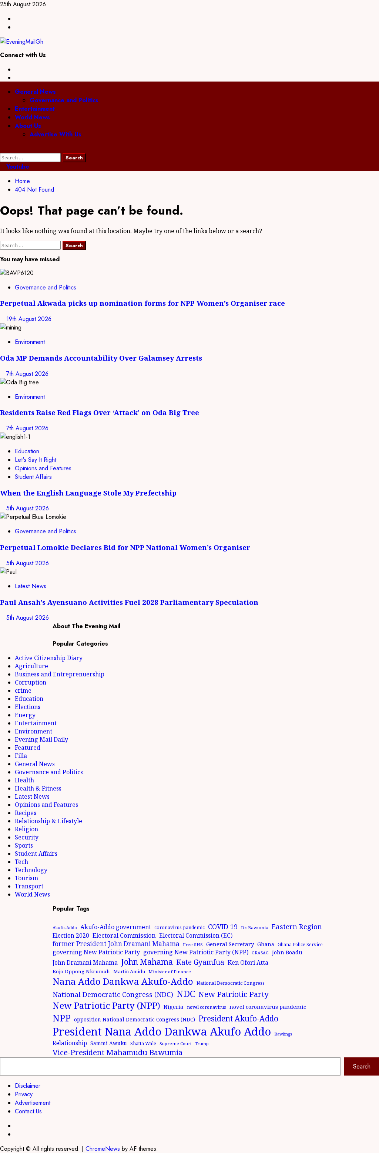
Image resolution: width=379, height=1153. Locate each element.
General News (35, 91)
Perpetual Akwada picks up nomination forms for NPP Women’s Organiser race (142, 303)
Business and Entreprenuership (59, 674)
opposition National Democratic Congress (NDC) (134, 1019)
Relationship (70, 1043)
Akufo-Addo (65, 927)
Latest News (30, 586)
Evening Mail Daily (41, 739)
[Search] (2, 149)
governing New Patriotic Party (96, 952)
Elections (27, 707)
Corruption (30, 682)
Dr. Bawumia (254, 927)
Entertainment (35, 109)
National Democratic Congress (231, 983)
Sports (24, 845)
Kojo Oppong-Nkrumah (81, 971)
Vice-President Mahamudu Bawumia (117, 1052)
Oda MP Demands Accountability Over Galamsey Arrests (101, 357)
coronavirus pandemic (179, 927)
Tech (21, 862)
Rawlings (283, 1034)
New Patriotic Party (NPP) (106, 1005)
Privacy (24, 1094)
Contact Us (28, 1111)
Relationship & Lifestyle (48, 821)
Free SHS (193, 944)
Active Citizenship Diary (49, 658)
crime (23, 690)
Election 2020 (71, 935)
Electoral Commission (124, 935)
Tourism (26, 878)
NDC (186, 993)
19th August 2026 (28, 319)
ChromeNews (102, 1148)
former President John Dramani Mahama (116, 944)
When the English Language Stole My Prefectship (88, 492)
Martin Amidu (129, 971)
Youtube (16, 166)
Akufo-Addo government (115, 927)
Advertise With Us (55, 134)
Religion (26, 829)
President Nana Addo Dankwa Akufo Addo (162, 1031)
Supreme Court (176, 1043)
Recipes (25, 813)
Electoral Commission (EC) (195, 935)
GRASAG (260, 952)
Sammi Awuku (108, 1043)
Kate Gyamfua (200, 962)
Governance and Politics (64, 100)
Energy (25, 715)
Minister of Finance (169, 971)
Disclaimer (27, 1085)
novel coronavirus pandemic (267, 1006)
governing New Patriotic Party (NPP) (195, 952)
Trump (202, 1043)
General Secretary (230, 944)
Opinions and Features (43, 468)
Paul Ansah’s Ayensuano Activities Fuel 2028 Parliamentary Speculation (129, 602)
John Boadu (287, 952)
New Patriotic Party (233, 994)
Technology (31, 870)
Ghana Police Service (300, 944)
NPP (62, 1017)
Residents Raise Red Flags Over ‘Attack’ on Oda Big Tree (99, 412)
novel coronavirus (206, 1007)
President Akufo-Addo (238, 1018)
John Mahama (147, 961)
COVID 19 (223, 926)
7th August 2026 (27, 374)
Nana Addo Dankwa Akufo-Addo (123, 981)
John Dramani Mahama (85, 962)
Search (361, 1066)
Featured (27, 747)
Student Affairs (33, 477)
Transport (29, 886)
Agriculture (31, 666)
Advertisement (32, 1103)
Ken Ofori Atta (248, 962)
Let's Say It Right (35, 459)
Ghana (265, 944)
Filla (21, 756)
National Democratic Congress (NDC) (113, 994)
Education (27, 451)
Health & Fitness (38, 788)
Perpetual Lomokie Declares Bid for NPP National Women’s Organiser (125, 547)
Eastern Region (297, 926)
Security (26, 837)
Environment (30, 342)
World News (32, 117)
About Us (28, 126)
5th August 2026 (27, 508)
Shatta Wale (143, 1043)
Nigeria (174, 1006)
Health (24, 780)
